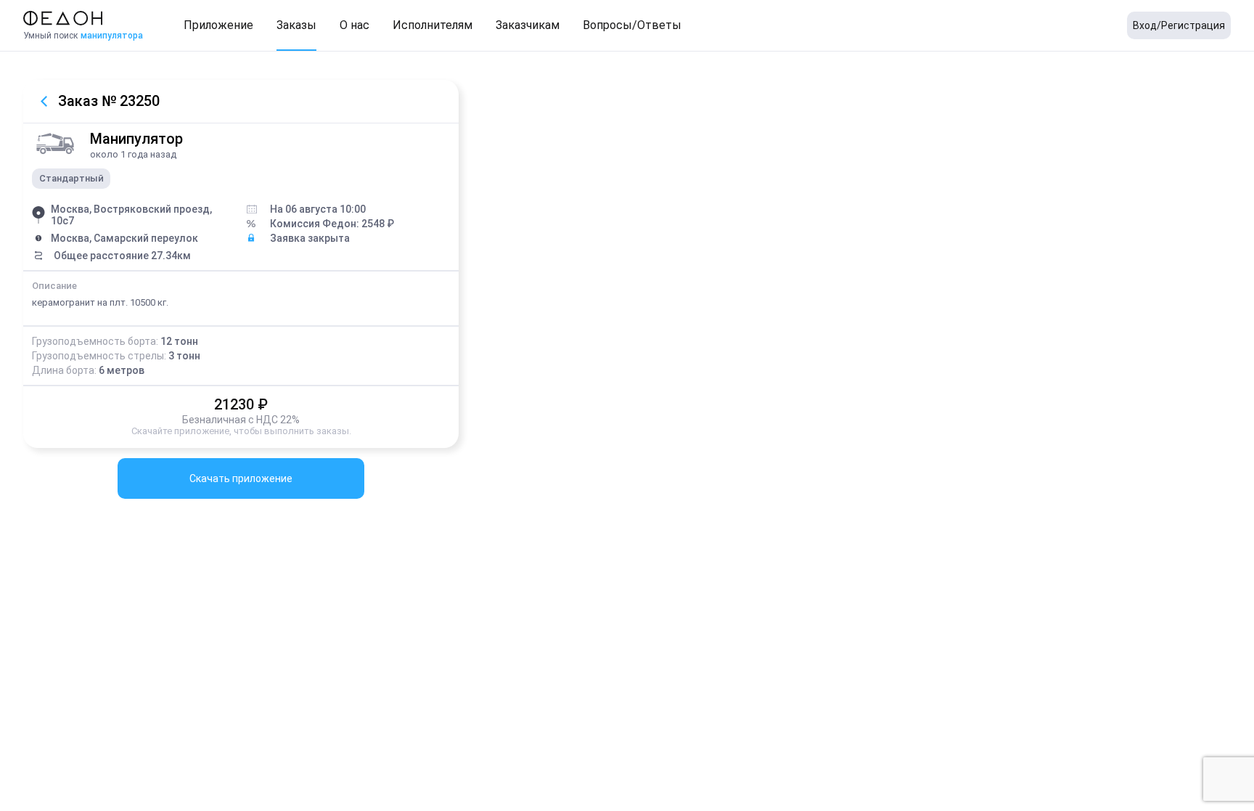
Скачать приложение (240, 478)
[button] (218, 25)
